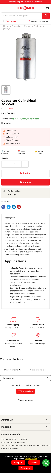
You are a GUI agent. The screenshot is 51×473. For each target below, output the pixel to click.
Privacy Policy (31, 458)
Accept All (18, 462)
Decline (34, 462)
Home (6, 26)
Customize (25, 468)
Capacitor (16, 26)
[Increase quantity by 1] (25, 164)
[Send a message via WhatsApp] (46, 463)
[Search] (46, 16)
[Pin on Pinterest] (19, 207)
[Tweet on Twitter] (9, 207)
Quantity (5, 158)
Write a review (25, 391)
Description (9, 218)
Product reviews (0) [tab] (12, 370)
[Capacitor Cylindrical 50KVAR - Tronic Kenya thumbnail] (5, 90)
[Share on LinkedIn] (14, 207)
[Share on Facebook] (3, 207)
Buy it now (25, 182)
